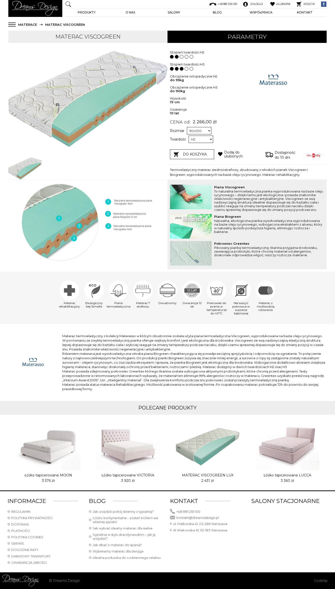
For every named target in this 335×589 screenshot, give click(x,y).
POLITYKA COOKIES (27, 537)
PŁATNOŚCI (20, 531)
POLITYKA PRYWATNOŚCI (31, 518)
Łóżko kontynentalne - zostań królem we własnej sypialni (125, 520)
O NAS (130, 12)
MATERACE (27, 24)
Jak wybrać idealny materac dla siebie (123, 528)
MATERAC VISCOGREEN (65, 24)
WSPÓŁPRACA (261, 12)
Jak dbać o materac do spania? (117, 545)
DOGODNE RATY (25, 550)
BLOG (217, 12)
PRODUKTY (86, 12)
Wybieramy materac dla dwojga (118, 551)
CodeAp (321, 580)
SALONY (174, 12)
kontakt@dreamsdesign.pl (197, 518)
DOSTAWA (20, 524)
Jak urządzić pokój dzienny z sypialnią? (123, 511)
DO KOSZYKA (195, 154)
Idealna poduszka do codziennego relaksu (127, 558)
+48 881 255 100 (188, 511)
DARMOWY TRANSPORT (31, 556)
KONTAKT (304, 12)
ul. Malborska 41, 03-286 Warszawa (200, 524)
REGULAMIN (20, 511)
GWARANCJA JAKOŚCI (29, 562)
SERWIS (17, 543)
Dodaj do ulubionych (233, 154)
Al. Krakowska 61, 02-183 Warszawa (200, 530)
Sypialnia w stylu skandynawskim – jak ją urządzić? (124, 536)
